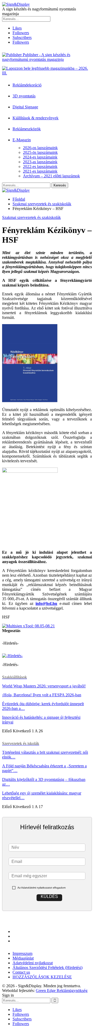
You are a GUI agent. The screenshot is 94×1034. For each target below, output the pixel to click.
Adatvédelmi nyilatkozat (33, 963)
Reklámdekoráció (27, 85)
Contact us (21, 972)
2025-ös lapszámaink (40, 152)
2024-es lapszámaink (40, 157)
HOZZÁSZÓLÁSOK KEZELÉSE (42, 977)
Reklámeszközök (27, 129)
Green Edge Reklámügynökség (61, 990)
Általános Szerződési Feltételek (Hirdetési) (48, 967)
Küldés (49, 896)
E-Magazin (22, 140)
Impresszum (22, 953)
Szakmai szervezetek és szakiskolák (31, 217)
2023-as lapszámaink (40, 162)
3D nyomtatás (24, 96)
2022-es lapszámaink (40, 166)
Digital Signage (25, 107)
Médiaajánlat (23, 958)
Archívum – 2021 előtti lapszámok (51, 176)
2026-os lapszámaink (40, 147)
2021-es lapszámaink (40, 171)
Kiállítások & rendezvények (35, 118)
